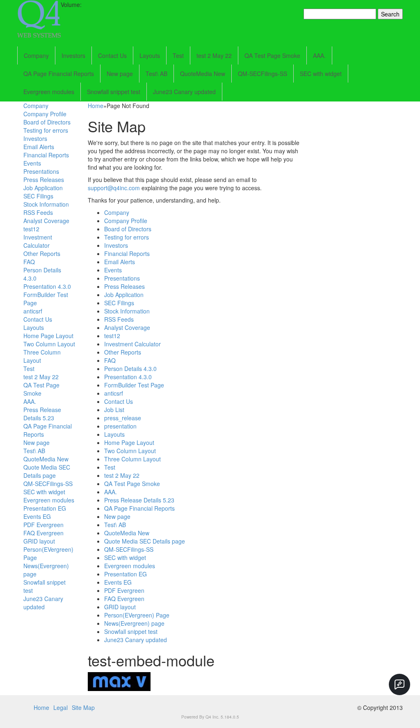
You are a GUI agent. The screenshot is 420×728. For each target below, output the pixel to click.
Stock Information (46, 204)
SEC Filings (38, 196)
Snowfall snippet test (113, 92)
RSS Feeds (38, 212)
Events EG (37, 516)
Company (36, 55)
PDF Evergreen (43, 525)
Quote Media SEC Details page (46, 471)
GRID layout (39, 541)
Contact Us (112, 55)
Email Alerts (38, 147)
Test (178, 55)
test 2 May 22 (214, 55)
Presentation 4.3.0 (47, 286)
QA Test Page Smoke (272, 55)
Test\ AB (156, 73)
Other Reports (41, 253)
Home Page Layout (48, 336)
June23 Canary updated (184, 92)
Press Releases (43, 179)
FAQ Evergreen (43, 533)
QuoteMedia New (202, 73)
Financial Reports (46, 155)
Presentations (41, 171)
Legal (60, 707)
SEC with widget (321, 73)
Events (32, 163)
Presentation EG (44, 508)
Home (95, 105)
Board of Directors (47, 122)
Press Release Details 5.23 (42, 413)
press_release (122, 418)
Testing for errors (45, 130)
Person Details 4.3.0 (130, 368)
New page (120, 73)
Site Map (83, 707)
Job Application (43, 188)
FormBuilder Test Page (134, 385)
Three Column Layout (132, 459)
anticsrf (32, 311)
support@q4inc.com (114, 188)
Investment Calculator (37, 241)
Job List (114, 409)
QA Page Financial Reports (58, 73)
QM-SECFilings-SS (262, 73)
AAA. (319, 55)
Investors (73, 55)
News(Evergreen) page (134, 623)
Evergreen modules (48, 92)
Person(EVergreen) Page (136, 615)
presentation (120, 426)
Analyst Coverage (46, 221)
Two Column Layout (49, 344)
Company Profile (44, 114)
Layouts (149, 55)
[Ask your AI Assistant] (399, 684)
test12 (31, 229)
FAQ (29, 262)
